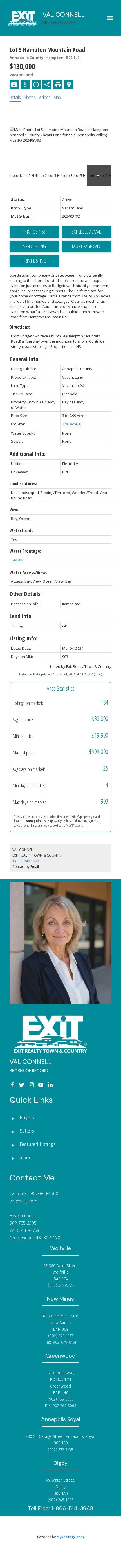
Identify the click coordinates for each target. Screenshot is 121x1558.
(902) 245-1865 (61, 1499)
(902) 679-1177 (60, 1335)
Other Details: (26, 594)
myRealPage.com (70, 1537)
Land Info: (21, 616)
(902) (53, 1449)
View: (15, 509)
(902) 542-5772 (60, 1285)
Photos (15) (34, 231)
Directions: (20, 327)
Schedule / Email (86, 231)
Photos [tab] (30, 97)
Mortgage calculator (86, 246)
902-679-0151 (64, 1342)
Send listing (34, 246)
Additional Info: (28, 454)
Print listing (34, 260)
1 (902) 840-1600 (25, 861)
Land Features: (23, 483)
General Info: (25, 359)
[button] (12, 1084)
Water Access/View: (28, 572)
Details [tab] (15, 97)
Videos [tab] (44, 97)
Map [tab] (57, 97)
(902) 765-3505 (60, 1399)
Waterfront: (21, 530)
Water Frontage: (25, 551)
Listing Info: (23, 638)
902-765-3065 (64, 1405)
